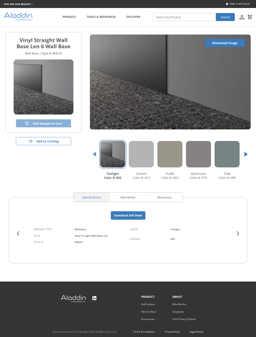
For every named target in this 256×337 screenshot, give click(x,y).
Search (225, 17)
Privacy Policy (172, 331)
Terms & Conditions (144, 331)
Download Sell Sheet (128, 215)
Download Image (224, 43)
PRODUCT (69, 17)
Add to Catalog (47, 141)
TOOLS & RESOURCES (101, 17)
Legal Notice (196, 331)
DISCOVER (133, 17)
